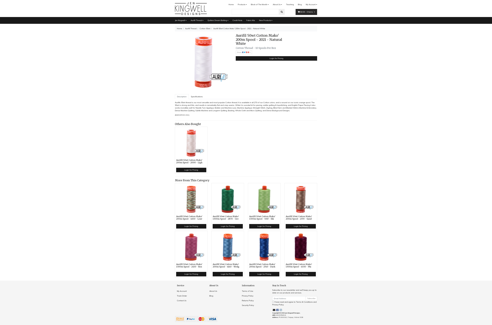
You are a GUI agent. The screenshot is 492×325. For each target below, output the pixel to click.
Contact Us (181, 300)
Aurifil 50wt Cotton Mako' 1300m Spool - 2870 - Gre (226, 217)
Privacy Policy (247, 296)
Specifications (197, 96)
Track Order (182, 296)
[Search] (282, 12)
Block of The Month (259, 4)
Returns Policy (248, 300)
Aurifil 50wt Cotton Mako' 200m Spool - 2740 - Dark (262, 265)
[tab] (182, 96)
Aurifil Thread (196, 20)
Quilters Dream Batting (217, 20)
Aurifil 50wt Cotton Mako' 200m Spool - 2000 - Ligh (189, 161)
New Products (265, 20)
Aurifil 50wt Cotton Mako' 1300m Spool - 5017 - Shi (262, 217)
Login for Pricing (276, 58)
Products (241, 4)
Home (231, 4)
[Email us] (274, 310)
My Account (311, 4)
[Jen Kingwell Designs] (191, 8)
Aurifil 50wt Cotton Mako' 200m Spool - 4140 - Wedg (226, 265)
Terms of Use (247, 291)
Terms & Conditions (304, 302)
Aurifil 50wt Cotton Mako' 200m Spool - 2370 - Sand (299, 217)
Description (182, 96)
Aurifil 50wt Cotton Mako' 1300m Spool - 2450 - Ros (189, 265)
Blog (300, 4)
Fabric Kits (250, 20)
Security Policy (248, 305)
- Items (306, 12)
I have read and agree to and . (294, 303)
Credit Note (237, 20)
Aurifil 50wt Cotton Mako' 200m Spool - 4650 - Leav (189, 217)
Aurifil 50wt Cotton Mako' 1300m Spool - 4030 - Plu (299, 265)
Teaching (290, 4)
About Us (277, 4)
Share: (239, 52)
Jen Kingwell (180, 20)
